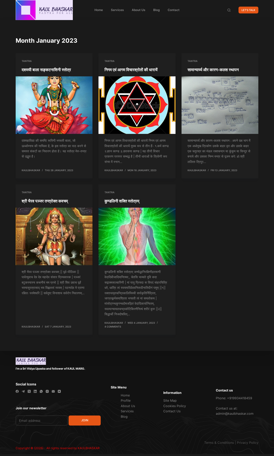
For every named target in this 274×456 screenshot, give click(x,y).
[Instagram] (47, 391)
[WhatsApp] (41, 391)
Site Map (170, 400)
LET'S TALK (248, 10)
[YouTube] (59, 391)
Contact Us (172, 411)
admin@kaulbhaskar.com (235, 414)
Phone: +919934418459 (234, 398)
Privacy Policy (247, 443)
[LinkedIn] (35, 391)
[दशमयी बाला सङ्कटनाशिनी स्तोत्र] (54, 105)
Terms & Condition (218, 443)
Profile (126, 400)
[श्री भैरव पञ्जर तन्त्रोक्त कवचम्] (54, 236)
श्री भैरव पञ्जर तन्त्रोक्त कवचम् (45, 201)
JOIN (84, 420)
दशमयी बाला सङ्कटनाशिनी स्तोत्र (46, 69)
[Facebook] (17, 391)
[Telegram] (23, 391)
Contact (174, 10)
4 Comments (113, 326)
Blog (156, 10)
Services (117, 10)
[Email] (53, 391)
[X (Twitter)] (29, 391)
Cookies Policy (174, 406)
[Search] (228, 10)
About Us (138, 10)
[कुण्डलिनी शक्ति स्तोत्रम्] (136, 236)
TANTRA (27, 61)
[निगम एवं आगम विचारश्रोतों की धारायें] (136, 105)
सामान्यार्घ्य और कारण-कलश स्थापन (213, 69)
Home (98, 10)
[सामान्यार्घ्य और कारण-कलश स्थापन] (220, 105)
